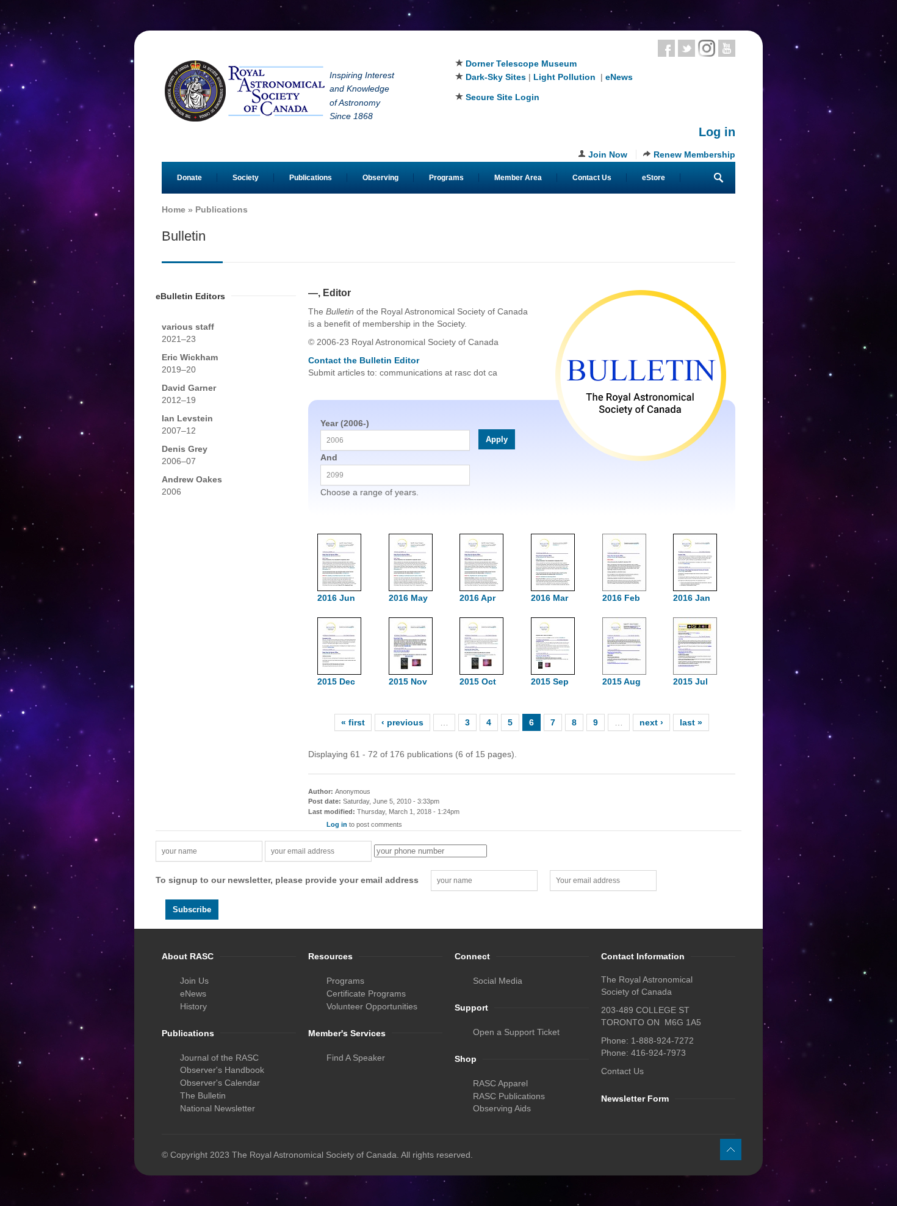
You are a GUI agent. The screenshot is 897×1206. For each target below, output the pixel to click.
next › (651, 722)
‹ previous (402, 722)
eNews (619, 77)
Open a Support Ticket (516, 1032)
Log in (717, 132)
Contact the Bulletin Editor (363, 360)
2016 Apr (477, 598)
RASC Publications (509, 1096)
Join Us (194, 981)
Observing (380, 177)
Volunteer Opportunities (371, 1006)
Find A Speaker (355, 1058)
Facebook (666, 48)
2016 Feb (621, 598)
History (193, 1006)
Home (174, 209)
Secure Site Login (502, 97)
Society (245, 177)
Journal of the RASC (219, 1058)
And (328, 457)
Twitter (686, 48)
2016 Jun (336, 598)
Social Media (497, 981)
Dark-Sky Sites (496, 77)
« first (353, 722)
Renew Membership (694, 154)
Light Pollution (564, 77)
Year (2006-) (344, 423)
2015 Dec (336, 681)
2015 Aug (621, 681)
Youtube (726, 48)
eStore (653, 177)
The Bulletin (203, 1095)
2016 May (408, 598)
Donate (189, 177)
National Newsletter (217, 1108)
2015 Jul (690, 681)
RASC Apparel (500, 1083)
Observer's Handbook (222, 1070)
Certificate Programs (366, 993)
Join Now (607, 154)
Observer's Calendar (220, 1083)
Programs (446, 177)
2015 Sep (550, 681)
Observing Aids (502, 1108)
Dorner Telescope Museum (521, 63)
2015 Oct (477, 681)
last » (691, 722)
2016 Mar (549, 598)
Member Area (518, 177)
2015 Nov (408, 681)
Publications (310, 177)
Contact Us (591, 177)
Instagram (706, 48)
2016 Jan (691, 598)
